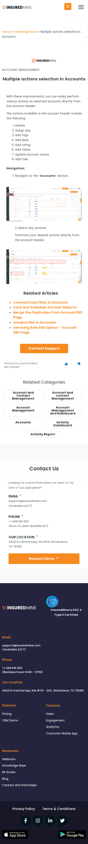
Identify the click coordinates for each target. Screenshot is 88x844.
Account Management (23, 409)
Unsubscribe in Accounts (34, 322)
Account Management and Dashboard (62, 410)
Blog (5, 779)
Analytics (52, 727)
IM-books (8, 772)
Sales (50, 714)
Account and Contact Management (23, 395)
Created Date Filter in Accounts (40, 302)
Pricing (7, 714)
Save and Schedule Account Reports (45, 307)
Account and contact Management (62, 395)
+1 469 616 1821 (12, 668)
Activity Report (43, 434)
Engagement (55, 720)
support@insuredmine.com (21, 645)
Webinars (9, 759)
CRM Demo (10, 720)
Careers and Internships (19, 785)
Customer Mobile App (62, 733)
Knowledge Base (14, 766)
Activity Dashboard (62, 423)
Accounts (23, 422)
